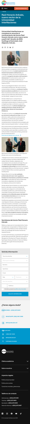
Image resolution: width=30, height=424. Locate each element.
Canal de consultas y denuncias (11, 386)
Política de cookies (7, 383)
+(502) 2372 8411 (6, 330)
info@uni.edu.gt (11, 322)
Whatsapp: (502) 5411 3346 (14, 316)
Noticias (4, 11)
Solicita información (21, 8)
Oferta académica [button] (8, 361)
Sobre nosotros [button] (7, 368)
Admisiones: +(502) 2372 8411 (11, 310)
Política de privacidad (8, 380)
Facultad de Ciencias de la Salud (10, 135)
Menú (5, 8)
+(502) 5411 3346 (10, 334)
